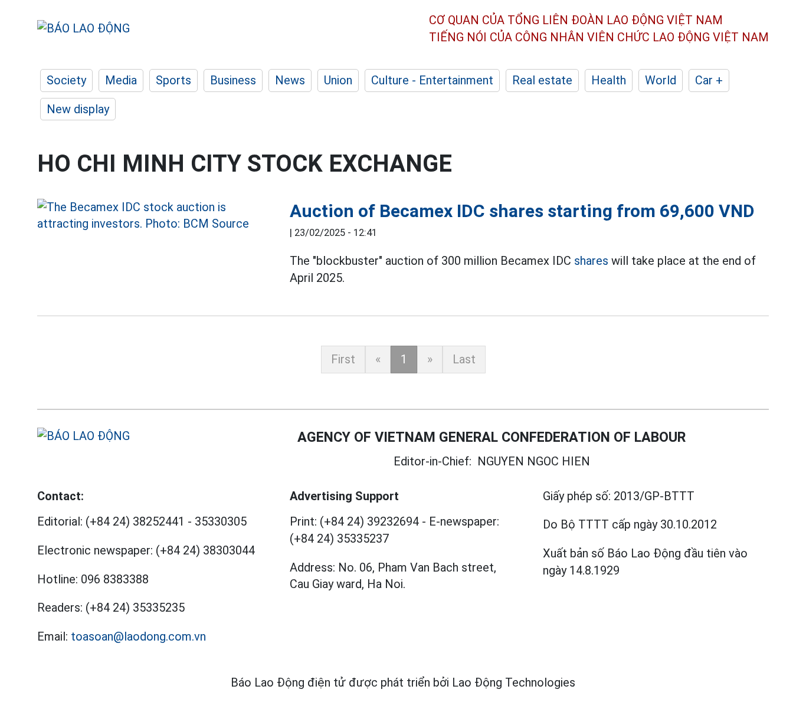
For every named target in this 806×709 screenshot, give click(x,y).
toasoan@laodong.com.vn (138, 636)
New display (78, 109)
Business (233, 80)
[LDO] (154, 215)
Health (608, 80)
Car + (709, 80)
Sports (173, 80)
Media (121, 80)
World (660, 80)
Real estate (542, 80)
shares (591, 261)
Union (338, 80)
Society (66, 80)
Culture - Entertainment (432, 80)
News (290, 80)
